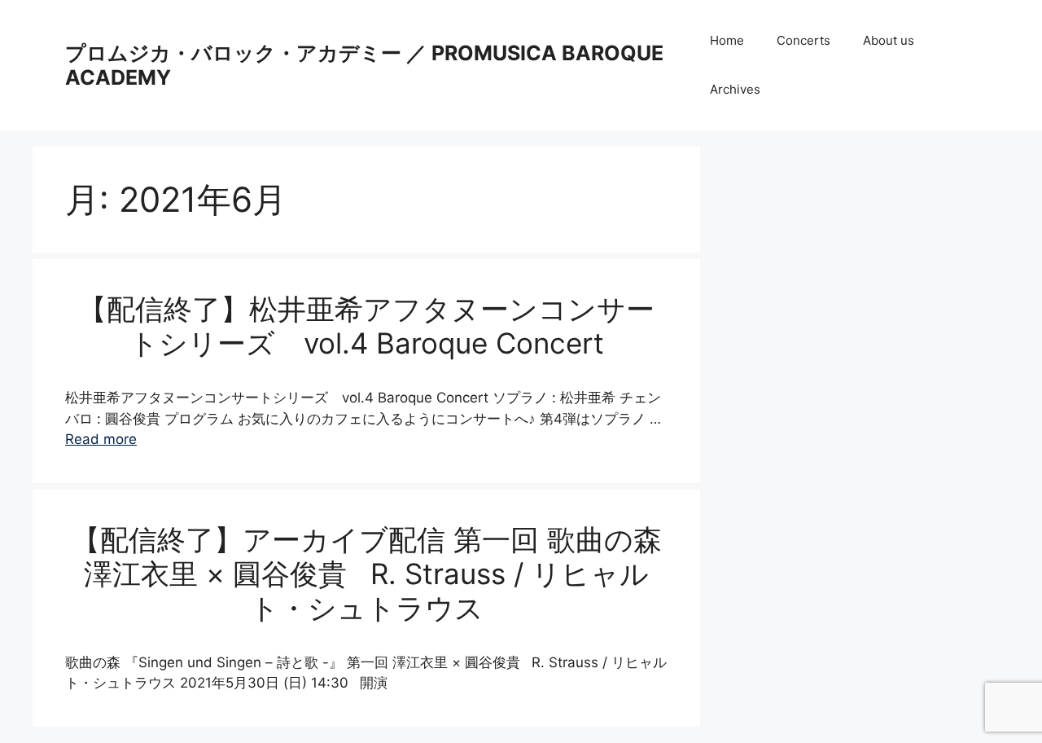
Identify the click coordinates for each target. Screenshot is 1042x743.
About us (888, 40)
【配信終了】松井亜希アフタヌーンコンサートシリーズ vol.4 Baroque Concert (366, 326)
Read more (101, 439)
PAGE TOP (1004, 706)
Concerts (803, 40)
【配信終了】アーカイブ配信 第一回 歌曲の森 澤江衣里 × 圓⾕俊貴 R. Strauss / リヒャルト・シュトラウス (367, 573)
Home (727, 40)
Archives (735, 89)
